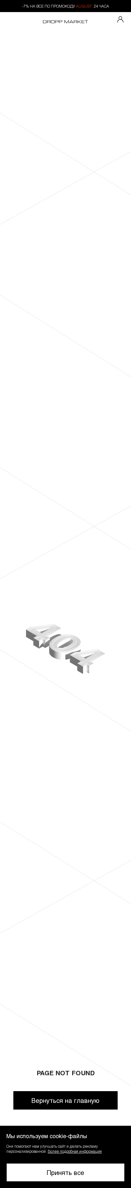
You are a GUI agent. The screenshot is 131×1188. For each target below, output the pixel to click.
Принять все (65, 1172)
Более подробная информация (75, 1151)
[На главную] (65, 22)
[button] (65, 1157)
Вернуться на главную (65, 1100)
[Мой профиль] (121, 19)
